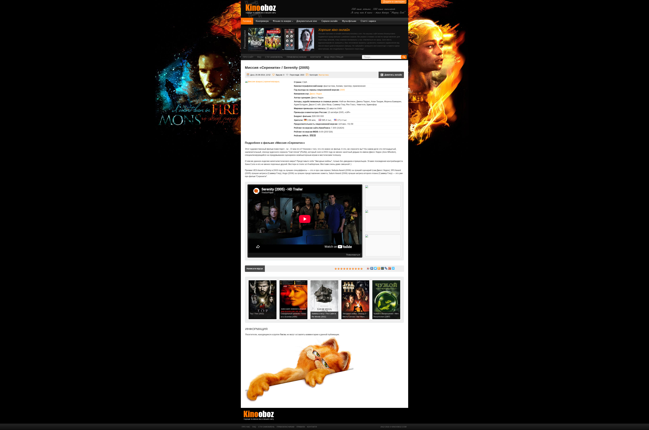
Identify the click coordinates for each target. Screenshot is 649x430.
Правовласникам (296, 57)
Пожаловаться (353, 255)
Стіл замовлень (274, 57)
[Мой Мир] (382, 268)
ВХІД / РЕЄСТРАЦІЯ (333, 57)
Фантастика (324, 75)
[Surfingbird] (393, 268)
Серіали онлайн (329, 21)
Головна (247, 21)
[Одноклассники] (379, 268)
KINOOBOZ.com (399, 427)
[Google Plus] (389, 268)
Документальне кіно (306, 21)
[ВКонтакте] (372, 268)
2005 (342, 90)
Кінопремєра (262, 21)
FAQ (259, 57)
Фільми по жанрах (282, 21)
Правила (300, 427)
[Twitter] (375, 268)
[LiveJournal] (386, 268)
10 (361, 268)
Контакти (315, 57)
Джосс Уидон (316, 94)
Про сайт (248, 57)
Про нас (246, 427)
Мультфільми (349, 21)
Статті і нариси (368, 21)
